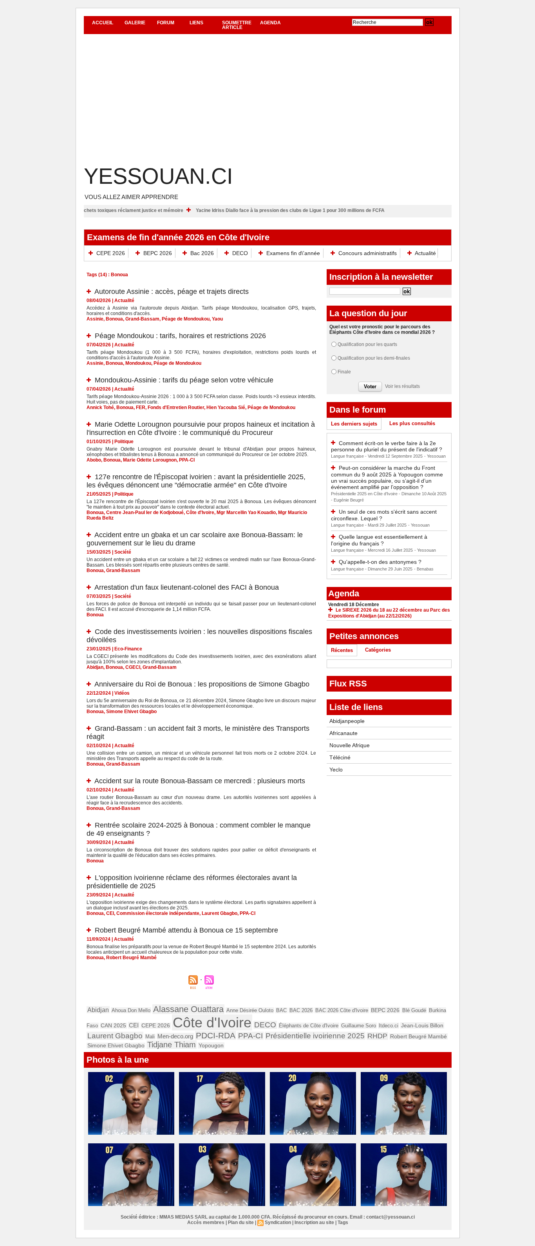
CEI (110, 913)
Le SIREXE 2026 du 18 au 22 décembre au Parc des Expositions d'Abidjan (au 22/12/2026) (389, 613)
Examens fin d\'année (293, 253)
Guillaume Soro (358, 1026)
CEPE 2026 (111, 253)
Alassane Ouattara (188, 1009)
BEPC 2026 (158, 253)
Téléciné (340, 757)
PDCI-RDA (215, 1035)
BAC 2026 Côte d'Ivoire (341, 1010)
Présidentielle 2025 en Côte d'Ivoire (365, 493)
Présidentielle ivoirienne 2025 (315, 1036)
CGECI (132, 667)
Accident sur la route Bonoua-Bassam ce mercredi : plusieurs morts (199, 781)
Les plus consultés (412, 423)
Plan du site (241, 1222)
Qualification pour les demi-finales (374, 358)
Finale (344, 372)
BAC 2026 (301, 1010)
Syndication (278, 1222)
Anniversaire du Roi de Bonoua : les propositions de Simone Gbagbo (201, 684)
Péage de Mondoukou (186, 319)
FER (140, 407)
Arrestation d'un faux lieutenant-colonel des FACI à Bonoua (186, 587)
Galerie (135, 22)
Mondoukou (138, 363)
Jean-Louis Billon (422, 1025)
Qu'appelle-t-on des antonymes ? (380, 562)
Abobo (94, 460)
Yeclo (336, 769)
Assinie (95, 319)
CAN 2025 (113, 1026)
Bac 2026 (202, 253)
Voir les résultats (402, 386)
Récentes (342, 650)
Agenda (270, 22)
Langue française (348, 456)
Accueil (102, 22)
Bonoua (114, 319)
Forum (165, 22)
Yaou (217, 319)
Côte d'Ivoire (200, 512)
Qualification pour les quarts (367, 344)
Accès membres (205, 1222)
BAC (281, 1010)
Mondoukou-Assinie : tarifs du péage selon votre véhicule (184, 380)
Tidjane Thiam (171, 1044)
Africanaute (343, 733)
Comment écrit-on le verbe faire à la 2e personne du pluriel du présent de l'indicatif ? (386, 446)
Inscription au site (314, 1222)
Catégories (378, 650)
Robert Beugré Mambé (131, 957)
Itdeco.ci (388, 1026)
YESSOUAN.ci (158, 176)
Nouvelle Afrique (349, 745)
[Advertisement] (268, 104)
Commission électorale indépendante (157, 913)
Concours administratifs (367, 253)
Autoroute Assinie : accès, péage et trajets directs (171, 291)
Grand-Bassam (142, 319)
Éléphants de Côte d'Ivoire (308, 1026)
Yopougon (211, 1045)
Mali (150, 1037)
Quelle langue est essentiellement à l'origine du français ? (379, 540)
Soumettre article (236, 25)
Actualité (425, 253)
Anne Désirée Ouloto (249, 1010)
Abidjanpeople (347, 721)
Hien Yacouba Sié (225, 407)
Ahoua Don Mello (131, 1010)
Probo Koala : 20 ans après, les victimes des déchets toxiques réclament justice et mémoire (112, 210)
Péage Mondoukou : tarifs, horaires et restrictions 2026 (180, 336)
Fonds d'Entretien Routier (176, 407)
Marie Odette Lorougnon (150, 460)
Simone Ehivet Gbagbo (131, 711)
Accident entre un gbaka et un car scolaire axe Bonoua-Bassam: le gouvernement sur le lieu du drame (195, 539)
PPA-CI (187, 460)
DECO (240, 253)
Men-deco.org (175, 1036)
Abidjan (95, 667)
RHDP (377, 1036)
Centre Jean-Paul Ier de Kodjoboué (145, 512)
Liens (196, 22)
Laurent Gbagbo (219, 913)
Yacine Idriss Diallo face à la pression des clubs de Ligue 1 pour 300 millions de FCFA (322, 210)
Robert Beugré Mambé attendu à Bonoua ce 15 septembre (186, 930)
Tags (343, 1222)
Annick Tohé (100, 407)
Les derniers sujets (354, 424)
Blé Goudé (414, 1010)
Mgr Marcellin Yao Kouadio (246, 512)
